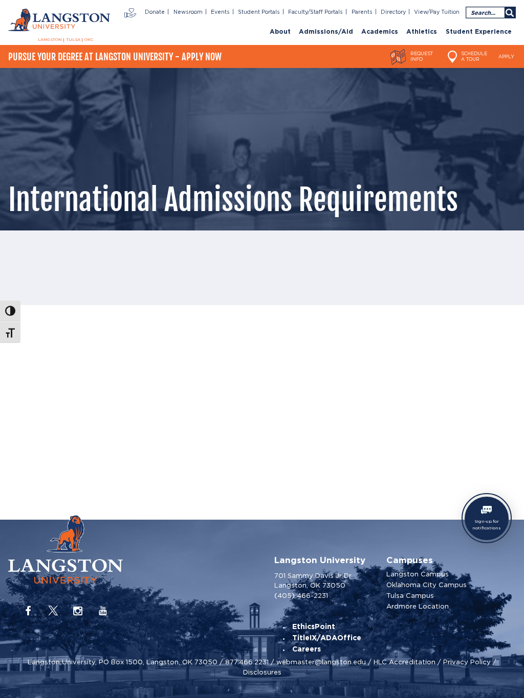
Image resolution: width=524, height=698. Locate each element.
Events (220, 12)
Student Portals (259, 12)
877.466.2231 (247, 662)
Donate (155, 12)
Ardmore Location (417, 606)
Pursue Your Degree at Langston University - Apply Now (115, 56)
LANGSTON (50, 40)
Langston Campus (417, 574)
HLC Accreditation (404, 662)
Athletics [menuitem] (421, 32)
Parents (362, 12)
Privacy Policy (467, 662)
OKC (89, 40)
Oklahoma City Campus (426, 584)
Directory (393, 12)
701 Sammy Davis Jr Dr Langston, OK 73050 (313, 581)
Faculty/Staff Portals (315, 12)
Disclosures (262, 672)
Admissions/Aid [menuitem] (326, 32)
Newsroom (188, 12)
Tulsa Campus (410, 595)
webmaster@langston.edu (321, 662)
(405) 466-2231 (301, 595)
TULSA (73, 40)
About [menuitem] (280, 32)
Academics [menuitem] (379, 32)
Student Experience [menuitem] (479, 32)
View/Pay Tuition (437, 12)
